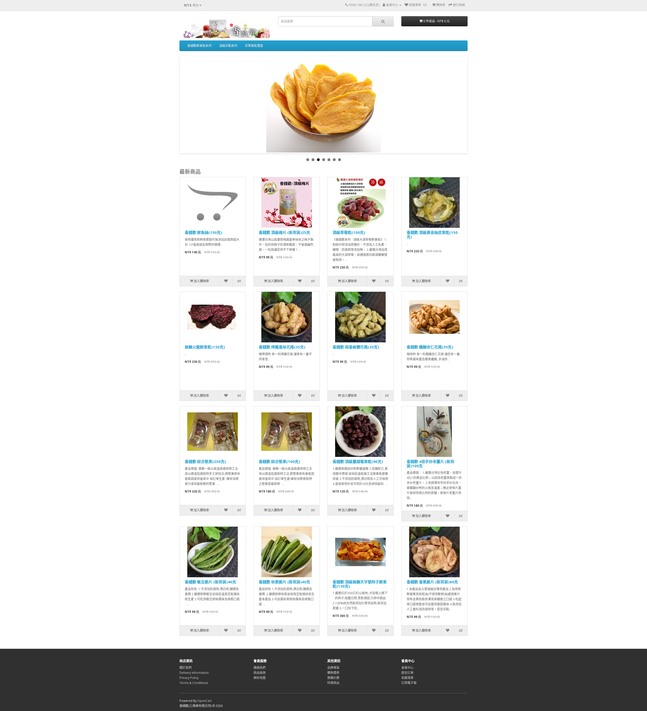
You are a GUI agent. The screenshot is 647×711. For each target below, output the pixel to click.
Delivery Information (194, 673)
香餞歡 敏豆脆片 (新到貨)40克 (210, 581)
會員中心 (407, 667)
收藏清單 (407, 678)
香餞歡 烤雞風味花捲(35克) (282, 346)
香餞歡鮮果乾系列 (199, 45)
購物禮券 (333, 673)
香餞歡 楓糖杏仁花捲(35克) (430, 346)
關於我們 (185, 667)
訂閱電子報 (409, 683)
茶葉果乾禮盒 (254, 45)
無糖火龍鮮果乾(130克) (205, 346)
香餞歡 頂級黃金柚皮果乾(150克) (432, 234)
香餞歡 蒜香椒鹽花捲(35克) (356, 346)
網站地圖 (259, 678)
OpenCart (204, 701)
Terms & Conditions (193, 683)
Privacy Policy (189, 678)
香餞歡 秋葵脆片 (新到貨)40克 (284, 581)
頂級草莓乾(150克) (349, 232)
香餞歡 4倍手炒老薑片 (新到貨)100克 (430, 463)
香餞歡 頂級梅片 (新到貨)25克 (284, 232)
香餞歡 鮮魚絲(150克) (203, 232)
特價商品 (333, 683)
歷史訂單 (407, 673)
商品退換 (259, 673)
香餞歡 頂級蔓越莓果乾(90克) (358, 461)
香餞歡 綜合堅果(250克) (205, 461)
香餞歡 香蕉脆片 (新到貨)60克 (432, 581)
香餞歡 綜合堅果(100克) (279, 461)
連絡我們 (259, 667)
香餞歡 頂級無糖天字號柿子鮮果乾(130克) (360, 584)
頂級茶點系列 (228, 45)
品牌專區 (333, 667)
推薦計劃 (333, 678)
